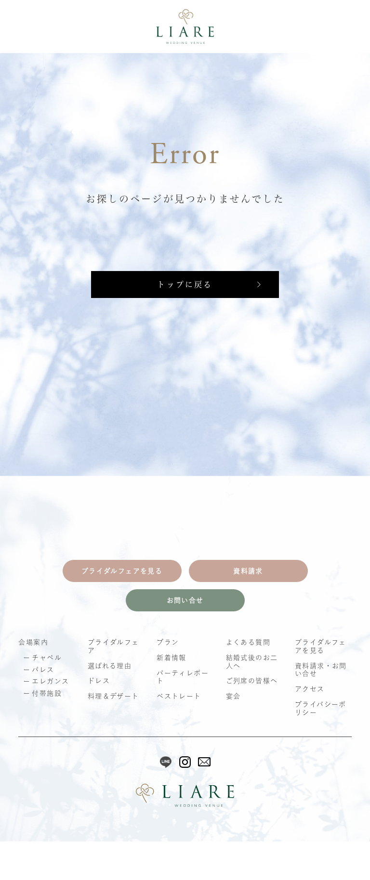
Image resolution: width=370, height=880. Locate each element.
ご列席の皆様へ (252, 680)
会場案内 (33, 642)
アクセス (310, 689)
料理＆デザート (113, 696)
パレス (43, 669)
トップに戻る (184, 284)
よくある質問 (248, 642)
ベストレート (179, 696)
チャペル (47, 657)
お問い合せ (185, 600)
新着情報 (171, 657)
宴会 (233, 696)
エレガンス (50, 681)
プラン (168, 642)
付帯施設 (47, 693)
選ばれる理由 (110, 665)
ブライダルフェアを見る (121, 571)
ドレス (99, 680)
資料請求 (248, 571)
